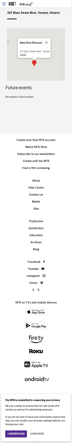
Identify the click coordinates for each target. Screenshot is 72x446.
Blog (36, 249)
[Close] (46, 42)
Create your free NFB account (36, 140)
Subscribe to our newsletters (36, 154)
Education (36, 235)
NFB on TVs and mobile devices (36, 302)
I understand (16, 434)
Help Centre (36, 187)
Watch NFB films (36, 147)
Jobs (36, 208)
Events (23, 54)
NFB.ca (24, 4)
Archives (36, 242)
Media (36, 201)
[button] (34, 63)
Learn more (37, 434)
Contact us (36, 194)
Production (36, 221)
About (36, 180)
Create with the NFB (36, 161)
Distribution (36, 228)
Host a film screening (36, 168)
